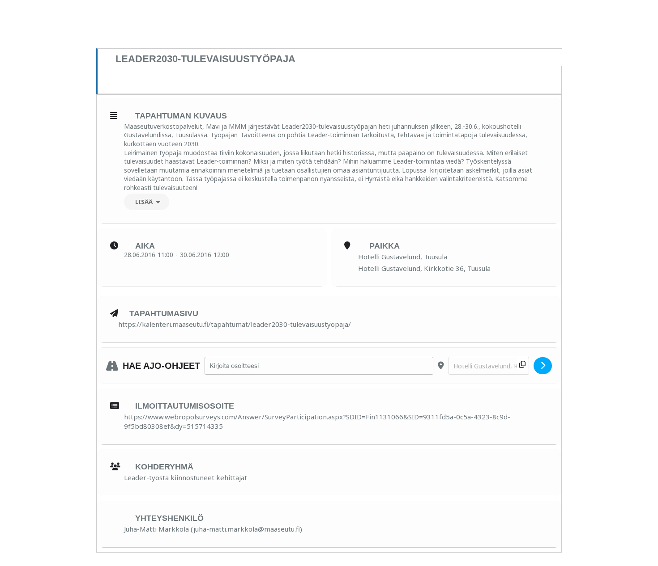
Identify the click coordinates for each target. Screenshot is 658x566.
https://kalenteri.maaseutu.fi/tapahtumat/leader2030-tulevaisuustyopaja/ (234, 324)
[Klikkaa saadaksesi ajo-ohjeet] (543, 365)
